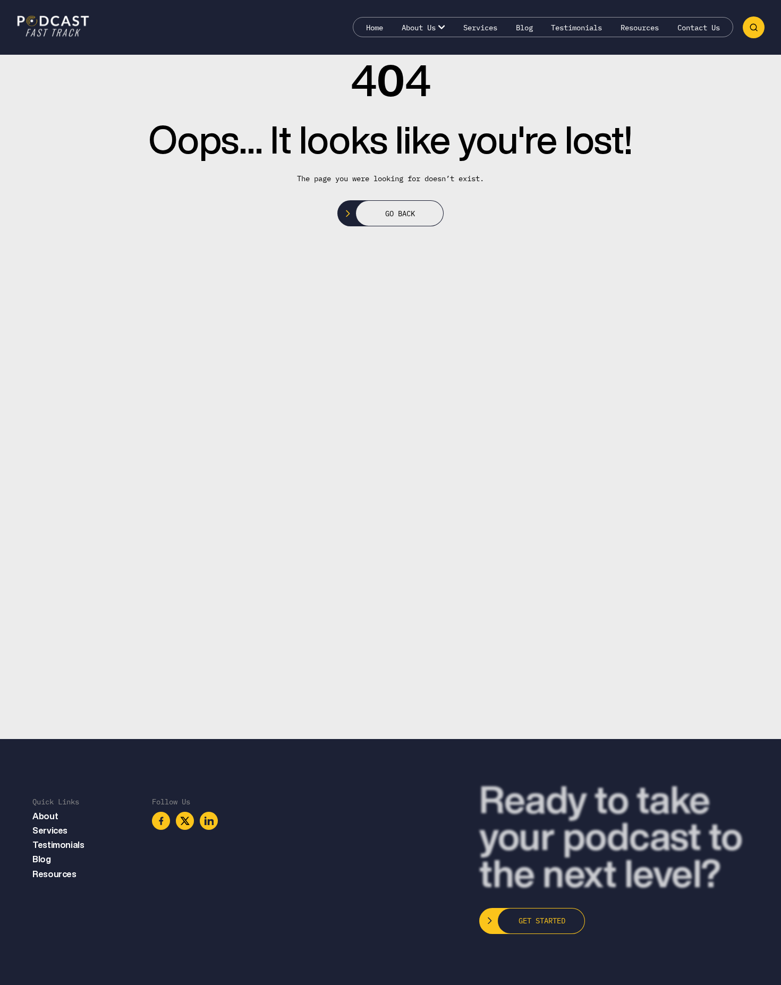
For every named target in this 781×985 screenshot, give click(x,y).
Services (480, 27)
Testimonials (576, 27)
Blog (524, 27)
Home (374, 27)
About (45, 816)
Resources (640, 27)
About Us (419, 27)
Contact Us (698, 27)
